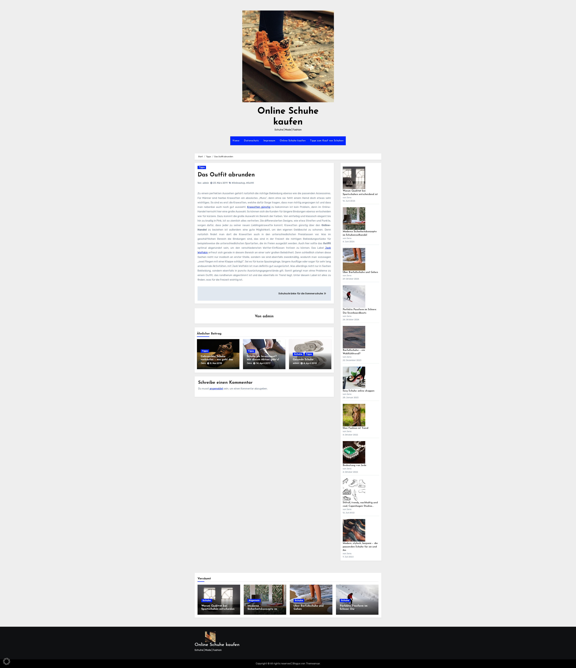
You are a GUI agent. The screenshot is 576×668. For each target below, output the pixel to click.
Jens (203, 363)
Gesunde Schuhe (303, 359)
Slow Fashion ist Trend (355, 428)
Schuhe (298, 354)
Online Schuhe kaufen (293, 141)
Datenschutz (251, 141)
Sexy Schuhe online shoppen (359, 391)
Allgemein (254, 600)
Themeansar (313, 663)
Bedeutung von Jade (354, 465)
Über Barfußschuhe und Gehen (360, 272)
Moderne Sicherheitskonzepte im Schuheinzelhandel (262, 609)
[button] (6, 661)
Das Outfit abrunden (226, 175)
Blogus (296, 663)
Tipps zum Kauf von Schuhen (327, 141)
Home (235, 141)
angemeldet (216, 388)
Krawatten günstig (258, 206)
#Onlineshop (238, 183)
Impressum (269, 141)
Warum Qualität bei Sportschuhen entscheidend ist (218, 609)
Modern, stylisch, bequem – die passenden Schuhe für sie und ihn (360, 546)
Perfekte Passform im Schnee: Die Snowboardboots (354, 609)
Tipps (202, 167)
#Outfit (250, 183)
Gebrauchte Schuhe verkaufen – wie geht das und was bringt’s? (217, 359)
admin (205, 183)
